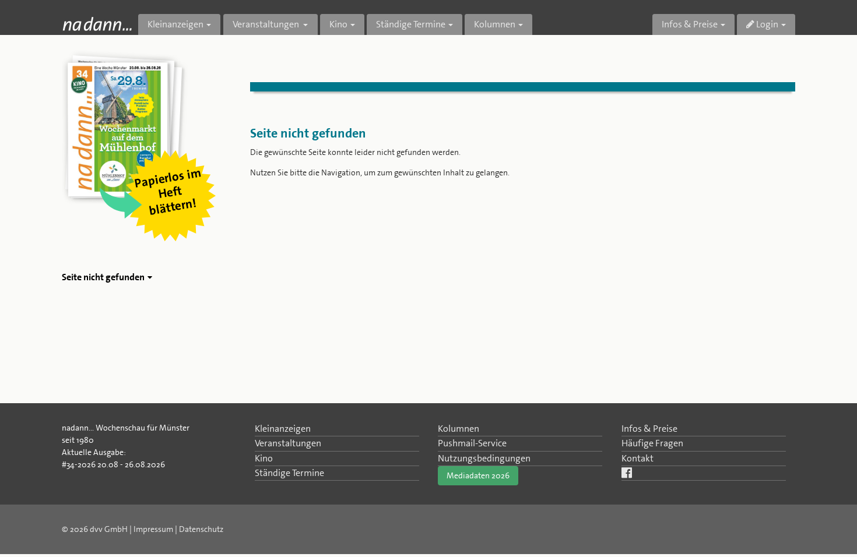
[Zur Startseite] (97, 23)
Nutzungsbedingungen (484, 458)
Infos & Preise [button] (690, 24)
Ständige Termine (289, 473)
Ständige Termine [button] (410, 24)
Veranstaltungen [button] (267, 24)
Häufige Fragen (652, 443)
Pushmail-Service (472, 443)
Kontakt (637, 458)
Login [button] (766, 24)
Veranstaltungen (288, 443)
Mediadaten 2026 (478, 475)
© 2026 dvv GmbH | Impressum (117, 529)
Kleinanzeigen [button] (175, 24)
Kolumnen (458, 428)
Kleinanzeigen (283, 428)
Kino (264, 458)
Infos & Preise (649, 428)
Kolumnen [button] (494, 24)
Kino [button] (338, 24)
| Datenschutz (199, 529)
